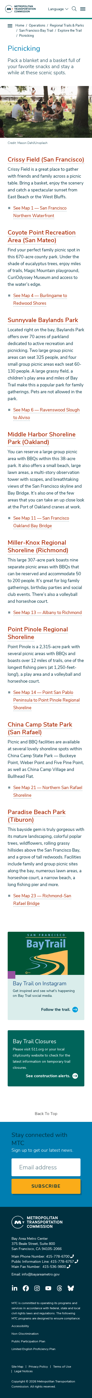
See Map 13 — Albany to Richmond (47, 613)
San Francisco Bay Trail (36, 30)
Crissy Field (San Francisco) (46, 159)
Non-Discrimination (25, 1334)
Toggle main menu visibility (83, 8)
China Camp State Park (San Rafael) (40, 728)
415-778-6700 (58, 1256)
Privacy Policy (38, 1367)
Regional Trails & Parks (67, 25)
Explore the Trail (70, 30)
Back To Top (46, 1114)
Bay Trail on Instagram (39, 983)
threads (59, 1288)
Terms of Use (62, 1367)
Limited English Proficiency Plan (33, 1349)
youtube (48, 1288)
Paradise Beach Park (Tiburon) (36, 816)
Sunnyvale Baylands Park (43, 320)
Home (19, 25)
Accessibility (20, 1326)
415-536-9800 (53, 1266)
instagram (37, 1288)
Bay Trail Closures (34, 1041)
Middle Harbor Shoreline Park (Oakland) (42, 438)
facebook (26, 1288)
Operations (37, 25)
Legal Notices (23, 1371)
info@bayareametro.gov (41, 1274)
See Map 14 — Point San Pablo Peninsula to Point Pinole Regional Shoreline (46, 700)
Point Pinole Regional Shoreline (38, 633)
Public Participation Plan (28, 1341)
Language (56, 9)
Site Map (17, 1367)
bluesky (71, 1288)
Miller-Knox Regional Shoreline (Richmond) (38, 546)
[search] (74, 9)
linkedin (15, 1288)
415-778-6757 (62, 1261)
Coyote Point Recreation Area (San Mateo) (42, 236)
